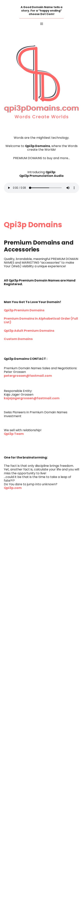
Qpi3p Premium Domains (24, 310)
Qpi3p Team (14, 434)
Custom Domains (18, 339)
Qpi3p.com (13, 488)
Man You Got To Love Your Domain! (32, 302)
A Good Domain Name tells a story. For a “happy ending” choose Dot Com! (41, 11)
